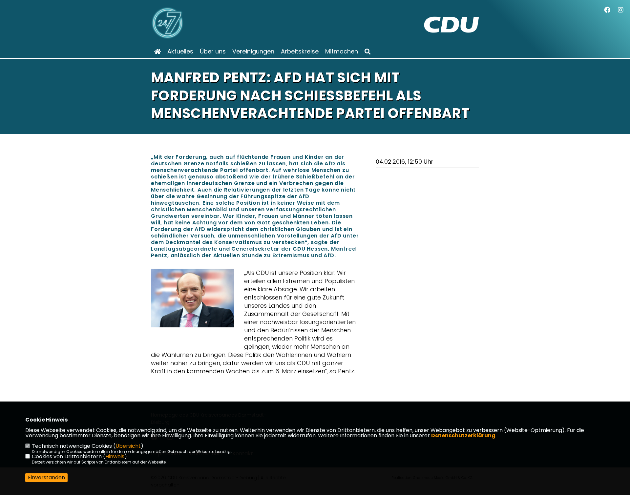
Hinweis (114, 456)
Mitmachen (341, 51)
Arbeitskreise (300, 51)
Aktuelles (180, 51)
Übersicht (128, 446)
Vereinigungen (253, 51)
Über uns (213, 51)
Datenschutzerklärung (463, 435)
